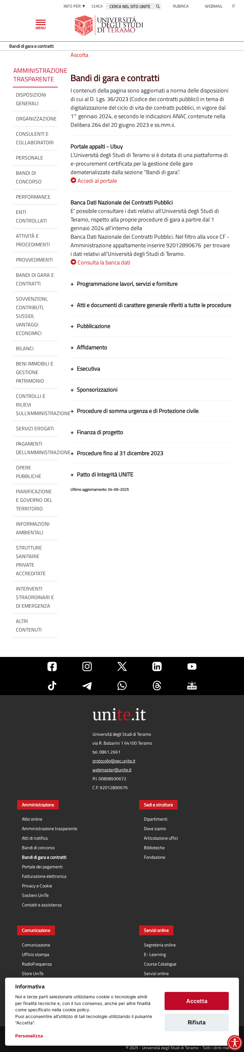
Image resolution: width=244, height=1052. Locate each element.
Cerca (97, 6)
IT (233, 6)
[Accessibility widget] (234, 1042)
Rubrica (181, 6)
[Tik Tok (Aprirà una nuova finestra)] (52, 685)
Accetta (196, 1001)
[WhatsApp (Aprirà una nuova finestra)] (122, 685)
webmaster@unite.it (112, 769)
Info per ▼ (75, 6)
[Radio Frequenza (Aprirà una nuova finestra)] (192, 685)
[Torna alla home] (109, 25)
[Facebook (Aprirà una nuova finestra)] (52, 666)
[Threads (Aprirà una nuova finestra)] (157, 685)
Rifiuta (197, 1022)
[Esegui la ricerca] (158, 6)
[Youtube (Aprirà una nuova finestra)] (192, 666)
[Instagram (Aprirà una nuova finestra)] (87, 666)
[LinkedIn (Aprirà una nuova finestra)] (157, 666)
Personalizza (29, 1035)
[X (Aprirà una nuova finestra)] (122, 666)
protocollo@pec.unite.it (113, 760)
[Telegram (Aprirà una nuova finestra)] (87, 685)
